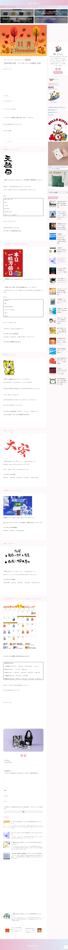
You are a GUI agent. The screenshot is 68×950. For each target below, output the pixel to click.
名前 (5, 790)
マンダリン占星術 (7, 130)
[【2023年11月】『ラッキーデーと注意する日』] (25, 755)
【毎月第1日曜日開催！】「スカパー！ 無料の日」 (61, 350)
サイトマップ (45, 941)
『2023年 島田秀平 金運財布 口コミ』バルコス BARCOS (26, 853)
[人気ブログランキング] (51, 87)
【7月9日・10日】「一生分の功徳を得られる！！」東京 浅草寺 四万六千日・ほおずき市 (61, 215)
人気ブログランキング (52, 88)
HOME (7, 6)
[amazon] (59, 69)
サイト (5, 801)
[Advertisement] (23, 79)
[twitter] (21, 755)
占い (5, 762)
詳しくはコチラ (58, 72)
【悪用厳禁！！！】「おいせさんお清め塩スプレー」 (61, 300)
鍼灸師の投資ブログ (52, 109)
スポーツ (50, 6)
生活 (39, 6)
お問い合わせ (29, 941)
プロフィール (22, 941)
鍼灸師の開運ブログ (34, 4)
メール (6, 795)
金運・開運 (18, 6)
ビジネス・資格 (29, 6)
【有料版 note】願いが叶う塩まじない (56, 107)
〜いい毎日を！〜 (34, 943)
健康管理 (60, 6)
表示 (11, 141)
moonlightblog (53, 101)
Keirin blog (50, 114)
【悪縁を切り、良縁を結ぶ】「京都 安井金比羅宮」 (61, 310)
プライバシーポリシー (37, 941)
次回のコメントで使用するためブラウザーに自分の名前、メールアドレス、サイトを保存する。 (23, 807)
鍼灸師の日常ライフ (52, 112)
